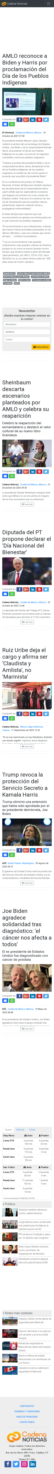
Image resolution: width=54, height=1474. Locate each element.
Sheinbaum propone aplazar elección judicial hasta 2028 (33, 1261)
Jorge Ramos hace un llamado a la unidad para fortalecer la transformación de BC (34, 1226)
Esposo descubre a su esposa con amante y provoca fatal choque (34, 1335)
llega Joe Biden (10, 280)
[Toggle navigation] (48, 4)
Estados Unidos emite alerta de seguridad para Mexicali (34, 1320)
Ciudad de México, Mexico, (29, 132)
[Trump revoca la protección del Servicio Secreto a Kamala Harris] (5, 854)
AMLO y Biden (24, 280)
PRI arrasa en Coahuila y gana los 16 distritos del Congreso (34, 1236)
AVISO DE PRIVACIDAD (27, 1417)
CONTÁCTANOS (27, 1422)
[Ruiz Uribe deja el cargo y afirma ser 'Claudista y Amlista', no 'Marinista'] (5, 718)
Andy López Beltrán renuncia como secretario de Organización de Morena (33, 1250)
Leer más (28, 504)
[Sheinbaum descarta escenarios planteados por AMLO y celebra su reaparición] (5, 475)
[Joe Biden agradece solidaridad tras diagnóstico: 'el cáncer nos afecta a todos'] (5, 1000)
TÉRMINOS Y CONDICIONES (27, 1411)
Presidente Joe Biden (42, 280)
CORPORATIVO (27, 1406)
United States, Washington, (21, 863)
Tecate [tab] (32, 1129)
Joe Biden (8, 283)
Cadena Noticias (16, 3)
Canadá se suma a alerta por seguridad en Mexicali (33, 1370)
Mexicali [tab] (20, 1129)
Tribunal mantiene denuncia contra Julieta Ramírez (32, 1211)
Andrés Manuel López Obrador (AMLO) (33, 273)
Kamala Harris (9, 273)
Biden (17, 283)
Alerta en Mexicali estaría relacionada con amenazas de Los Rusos (34, 1359)
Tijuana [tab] (8, 1129)
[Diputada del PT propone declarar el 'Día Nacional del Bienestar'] (5, 593)
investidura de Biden (40, 277)
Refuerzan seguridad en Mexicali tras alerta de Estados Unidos (34, 1347)
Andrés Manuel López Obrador (16, 277)
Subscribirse (42, 347)
